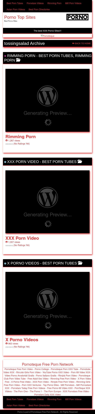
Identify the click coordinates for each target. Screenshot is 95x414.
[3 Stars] (9, 144)
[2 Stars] (7, 144)
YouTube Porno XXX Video (56, 372)
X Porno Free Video (21, 381)
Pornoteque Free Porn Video (19, 369)
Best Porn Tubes (15, 3)
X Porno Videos (23, 263)
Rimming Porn (54, 3)
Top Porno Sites (51, 384)
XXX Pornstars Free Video (76, 391)
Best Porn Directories (39, 9)
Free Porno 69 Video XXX (60, 388)
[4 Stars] (10, 144)
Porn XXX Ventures (31, 384)
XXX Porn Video (23, 162)
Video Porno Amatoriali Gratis (19, 375)
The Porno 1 (36, 391)
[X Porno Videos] (47, 303)
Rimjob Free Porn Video (62, 381)
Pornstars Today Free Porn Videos (28, 388)
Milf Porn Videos (73, 3)
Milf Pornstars (67, 384)
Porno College (42, 369)
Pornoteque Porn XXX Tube (64, 369)
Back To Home (82, 43)
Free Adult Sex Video (38, 378)
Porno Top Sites (20, 17)
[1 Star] (6, 144)
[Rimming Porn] (47, 100)
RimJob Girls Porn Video (28, 372)
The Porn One (21, 391)
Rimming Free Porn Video (63, 378)
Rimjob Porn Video (67, 375)
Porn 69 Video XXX (80, 372)
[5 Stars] (12, 144)
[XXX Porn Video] (47, 201)
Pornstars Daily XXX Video (47, 394)
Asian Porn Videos (16, 9)
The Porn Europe (52, 391)
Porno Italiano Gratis (46, 375)
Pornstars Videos (35, 3)
